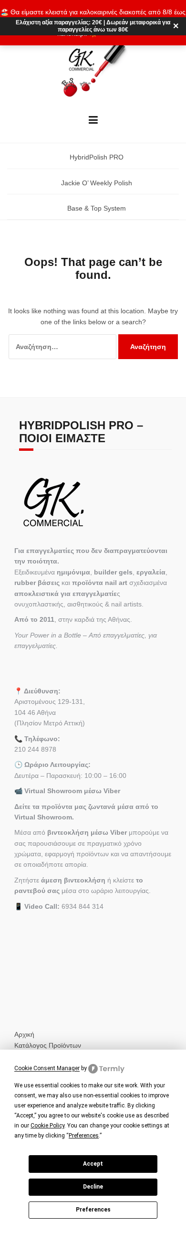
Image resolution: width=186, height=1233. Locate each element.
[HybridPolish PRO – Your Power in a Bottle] (93, 69)
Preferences (93, 1209)
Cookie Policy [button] (47, 1125)
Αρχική (24, 1034)
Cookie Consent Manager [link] (47, 1068)
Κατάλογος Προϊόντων (47, 1045)
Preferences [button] (84, 1135)
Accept (93, 1163)
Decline (93, 1186)
